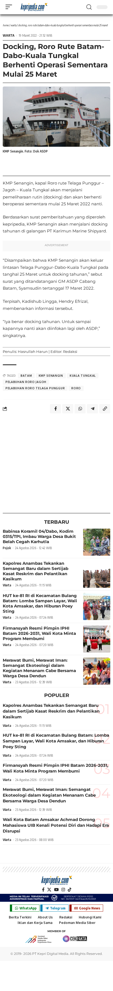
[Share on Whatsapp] (80, 408)
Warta (13, 25)
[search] (89, 7)
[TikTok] (69, 889)
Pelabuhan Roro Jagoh (25, 382)
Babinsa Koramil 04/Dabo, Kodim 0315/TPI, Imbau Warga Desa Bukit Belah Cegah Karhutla (39, 536)
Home (6, 25)
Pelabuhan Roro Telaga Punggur (35, 388)
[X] (49, 889)
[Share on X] (67, 408)
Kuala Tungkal (83, 375)
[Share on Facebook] (55, 408)
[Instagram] (63, 889)
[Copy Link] (104, 408)
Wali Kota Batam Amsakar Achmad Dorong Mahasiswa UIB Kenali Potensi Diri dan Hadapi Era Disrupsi (56, 825)
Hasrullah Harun (33, 351)
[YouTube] (56, 889)
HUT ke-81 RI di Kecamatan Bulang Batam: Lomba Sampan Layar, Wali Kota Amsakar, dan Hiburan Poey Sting (40, 603)
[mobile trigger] (10, 7)
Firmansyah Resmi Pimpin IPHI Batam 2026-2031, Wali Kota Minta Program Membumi (39, 633)
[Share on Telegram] (92, 408)
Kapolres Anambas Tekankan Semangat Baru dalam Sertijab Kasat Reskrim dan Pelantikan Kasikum (35, 571)
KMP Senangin (51, 375)
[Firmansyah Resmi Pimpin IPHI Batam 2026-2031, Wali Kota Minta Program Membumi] (96, 639)
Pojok (7, 548)
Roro (76, 388)
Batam (26, 375)
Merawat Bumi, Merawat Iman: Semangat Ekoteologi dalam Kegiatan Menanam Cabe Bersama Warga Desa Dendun (39, 668)
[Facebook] (43, 889)
